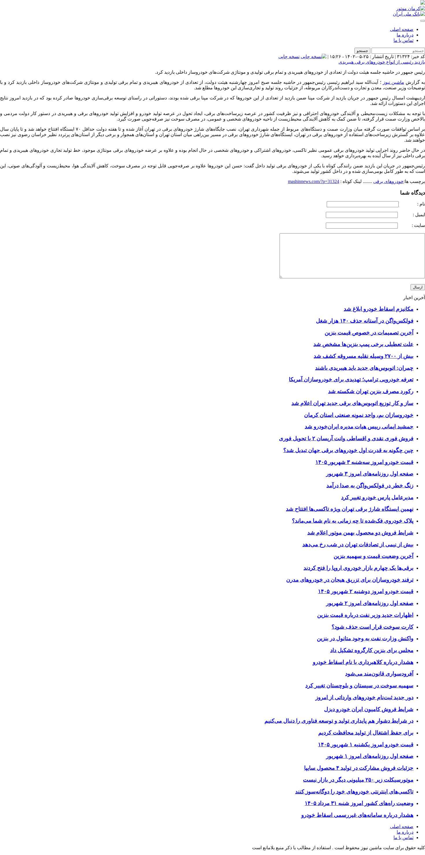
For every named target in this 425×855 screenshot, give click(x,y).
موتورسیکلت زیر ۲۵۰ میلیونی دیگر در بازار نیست (358, 780)
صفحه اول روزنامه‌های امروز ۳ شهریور (369, 474)
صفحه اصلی (401, 29)
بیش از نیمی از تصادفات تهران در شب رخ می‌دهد (357, 544)
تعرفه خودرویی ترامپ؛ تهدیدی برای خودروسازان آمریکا (351, 379)
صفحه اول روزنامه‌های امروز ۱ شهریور (369, 756)
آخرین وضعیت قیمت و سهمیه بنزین (373, 556)
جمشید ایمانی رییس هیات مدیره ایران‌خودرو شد (359, 426)
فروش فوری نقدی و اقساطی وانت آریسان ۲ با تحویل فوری (346, 438)
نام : (412, 203)
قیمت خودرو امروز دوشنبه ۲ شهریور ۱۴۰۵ (365, 591)
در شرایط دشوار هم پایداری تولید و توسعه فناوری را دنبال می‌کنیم (339, 721)
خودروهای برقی (388, 181)
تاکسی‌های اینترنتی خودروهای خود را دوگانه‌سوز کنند (354, 792)
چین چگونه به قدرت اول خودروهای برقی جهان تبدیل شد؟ (348, 450)
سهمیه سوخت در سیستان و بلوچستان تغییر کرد (359, 685)
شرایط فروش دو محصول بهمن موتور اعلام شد (360, 533)
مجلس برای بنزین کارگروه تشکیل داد (371, 650)
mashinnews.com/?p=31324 (313, 181)
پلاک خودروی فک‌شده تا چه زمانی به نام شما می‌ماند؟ (352, 521)
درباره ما (405, 34)
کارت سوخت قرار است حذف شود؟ (372, 627)
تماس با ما (403, 40)
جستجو (362, 51)
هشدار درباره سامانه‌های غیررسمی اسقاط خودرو (357, 815)
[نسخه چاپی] (313, 56)
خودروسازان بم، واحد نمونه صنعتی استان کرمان (358, 415)
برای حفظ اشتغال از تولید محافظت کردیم (365, 733)
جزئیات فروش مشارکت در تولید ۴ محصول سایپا (358, 768)
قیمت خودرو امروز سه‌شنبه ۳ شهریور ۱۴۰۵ (364, 462)
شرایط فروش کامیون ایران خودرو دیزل (368, 709)
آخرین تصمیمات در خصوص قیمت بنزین (369, 333)
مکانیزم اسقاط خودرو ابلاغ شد (378, 309)
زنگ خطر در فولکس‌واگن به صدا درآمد (369, 485)
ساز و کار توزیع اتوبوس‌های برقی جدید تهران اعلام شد (352, 403)
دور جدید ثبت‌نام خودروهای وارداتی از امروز (364, 697)
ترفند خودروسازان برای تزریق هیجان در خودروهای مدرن (349, 580)
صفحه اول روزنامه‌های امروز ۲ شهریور (369, 603)
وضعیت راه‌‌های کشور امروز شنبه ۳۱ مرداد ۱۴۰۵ (359, 803)
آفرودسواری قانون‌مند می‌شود (379, 674)
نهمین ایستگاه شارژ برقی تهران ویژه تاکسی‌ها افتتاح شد (349, 509)
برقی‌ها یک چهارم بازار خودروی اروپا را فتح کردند (358, 568)
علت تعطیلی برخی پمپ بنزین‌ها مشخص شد (363, 344)
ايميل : (412, 214)
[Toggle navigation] (422, 21)
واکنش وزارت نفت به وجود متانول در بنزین (365, 638)
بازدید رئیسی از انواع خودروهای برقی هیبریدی (382, 62)
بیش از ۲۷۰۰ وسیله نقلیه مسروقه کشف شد (363, 356)
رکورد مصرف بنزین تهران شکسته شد (370, 391)
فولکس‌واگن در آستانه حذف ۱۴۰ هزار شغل (364, 321)
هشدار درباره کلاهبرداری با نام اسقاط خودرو (363, 662)
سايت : (412, 225)
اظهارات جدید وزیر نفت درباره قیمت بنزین (365, 615)
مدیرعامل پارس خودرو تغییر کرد (377, 497)
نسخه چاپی (289, 56)
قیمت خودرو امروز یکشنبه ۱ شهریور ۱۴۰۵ (365, 744)
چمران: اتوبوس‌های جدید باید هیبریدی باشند (364, 368)
